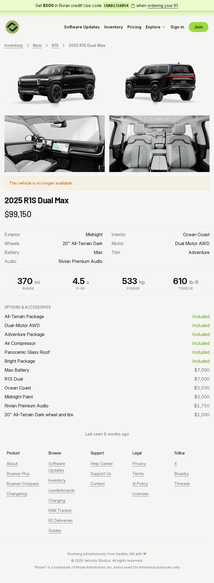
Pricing (134, 27)
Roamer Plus (18, 473)
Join (198, 27)
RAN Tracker (60, 510)
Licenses (140, 493)
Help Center (102, 463)
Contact (98, 483)
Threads (182, 483)
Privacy (139, 463)
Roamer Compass (23, 483)
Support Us (101, 473)
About (12, 463)
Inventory (113, 27)
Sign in (177, 27)
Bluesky (181, 473)
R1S (55, 45)
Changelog (17, 493)
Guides (54, 530)
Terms (138, 473)
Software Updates (82, 27)
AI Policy (140, 483)
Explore (153, 27)
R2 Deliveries (60, 520)
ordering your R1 (162, 5)
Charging (56, 500)
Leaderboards (61, 490)
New (37, 45)
